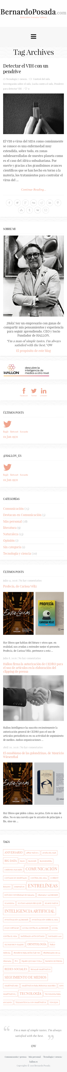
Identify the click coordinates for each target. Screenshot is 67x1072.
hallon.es (33, 1061)
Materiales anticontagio (33, 936)
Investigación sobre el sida (17, 83)
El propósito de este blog (33, 351)
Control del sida (41, 79)
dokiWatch (19, 887)
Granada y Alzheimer (48, 895)
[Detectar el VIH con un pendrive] (33, 113)
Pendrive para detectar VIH (27, 953)
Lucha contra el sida (42, 83)
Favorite (24, 431)
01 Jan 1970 (10, 437)
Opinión (9, 540)
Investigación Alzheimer (16, 920)
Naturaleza (10, 534)
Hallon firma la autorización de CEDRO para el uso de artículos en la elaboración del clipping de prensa (33, 667)
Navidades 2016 (55, 936)
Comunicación (13, 509)
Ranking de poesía (53, 961)
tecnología (30, 993)
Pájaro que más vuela (32, 961)
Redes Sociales (16, 969)
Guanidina (9, 903)
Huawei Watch (51, 903)
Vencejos (54, 1002)
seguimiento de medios (25, 977)
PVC (16, 961)
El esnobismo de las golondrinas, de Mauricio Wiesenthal (33, 755)
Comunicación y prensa (15, 1057)
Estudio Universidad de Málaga (19, 895)
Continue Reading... (33, 189)
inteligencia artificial (30, 911)
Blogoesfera (46, 861)
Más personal (12, 521)
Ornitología (36, 944)
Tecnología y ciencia (16, 79)
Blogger (32, 861)
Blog (22, 861)
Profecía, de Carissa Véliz (20, 586)
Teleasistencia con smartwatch (30, 1002)
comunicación (41, 868)
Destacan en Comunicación (22, 515)
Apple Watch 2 (32, 853)
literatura (10, 528)
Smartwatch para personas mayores (39, 986)
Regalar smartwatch (40, 969)
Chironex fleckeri (13, 870)
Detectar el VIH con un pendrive (25, 68)
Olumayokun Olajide (14, 945)
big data (11, 861)
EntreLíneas (43, 886)
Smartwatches (11, 986)
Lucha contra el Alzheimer (35, 928)
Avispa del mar (49, 853)
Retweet (14, 431)
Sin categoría (12, 547)
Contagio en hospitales (16, 878)
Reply (6, 431)
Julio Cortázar (12, 928)
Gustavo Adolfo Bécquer (29, 903)
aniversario (14, 852)
